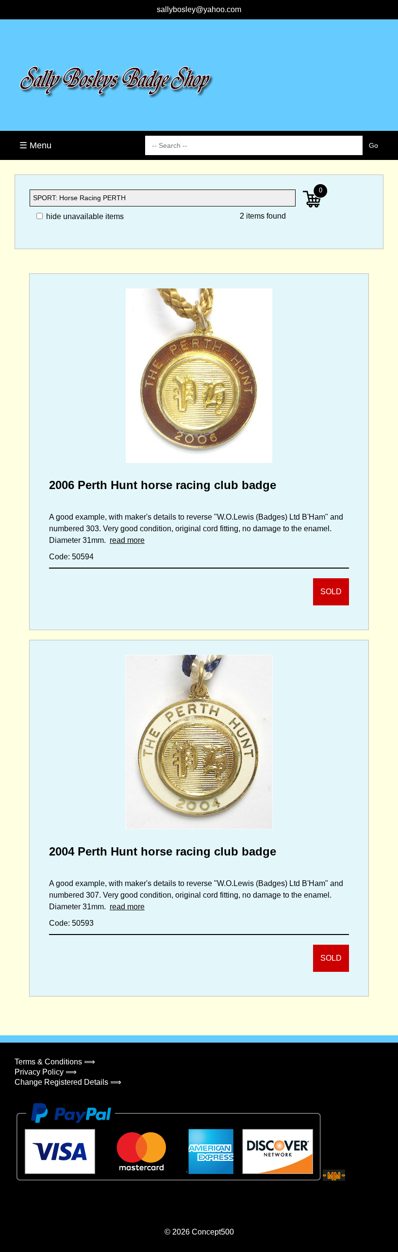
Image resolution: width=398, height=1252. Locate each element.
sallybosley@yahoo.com (199, 9)
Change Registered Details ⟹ (68, 1082)
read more (127, 540)
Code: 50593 (71, 923)
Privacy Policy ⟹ (46, 1072)
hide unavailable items (84, 216)
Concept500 (213, 1232)
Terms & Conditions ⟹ (55, 1062)
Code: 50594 (71, 557)
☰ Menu (35, 145)
